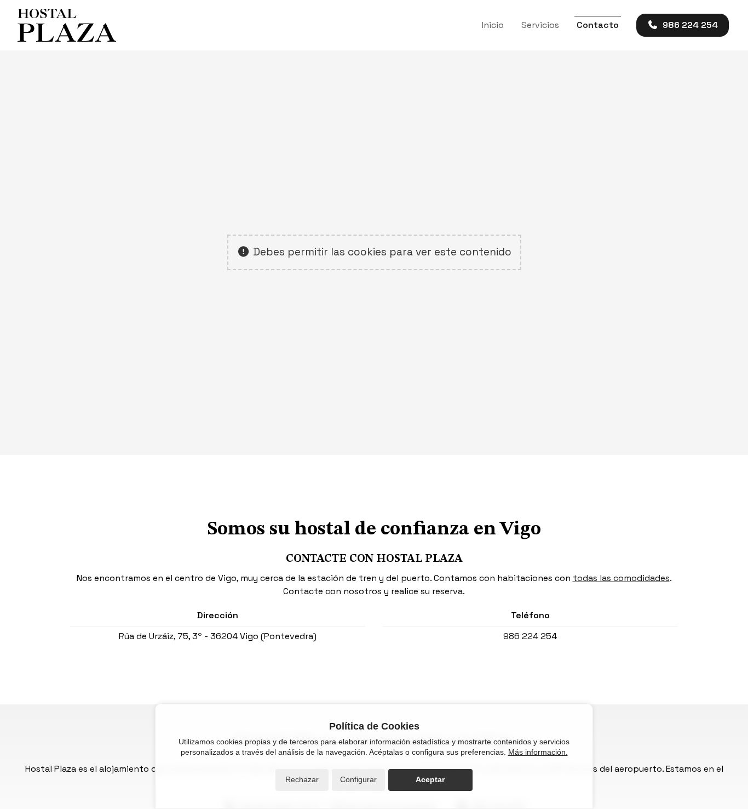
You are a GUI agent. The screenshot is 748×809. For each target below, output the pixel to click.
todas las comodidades (621, 578)
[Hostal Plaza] (67, 25)
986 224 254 (530, 636)
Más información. (538, 752)
